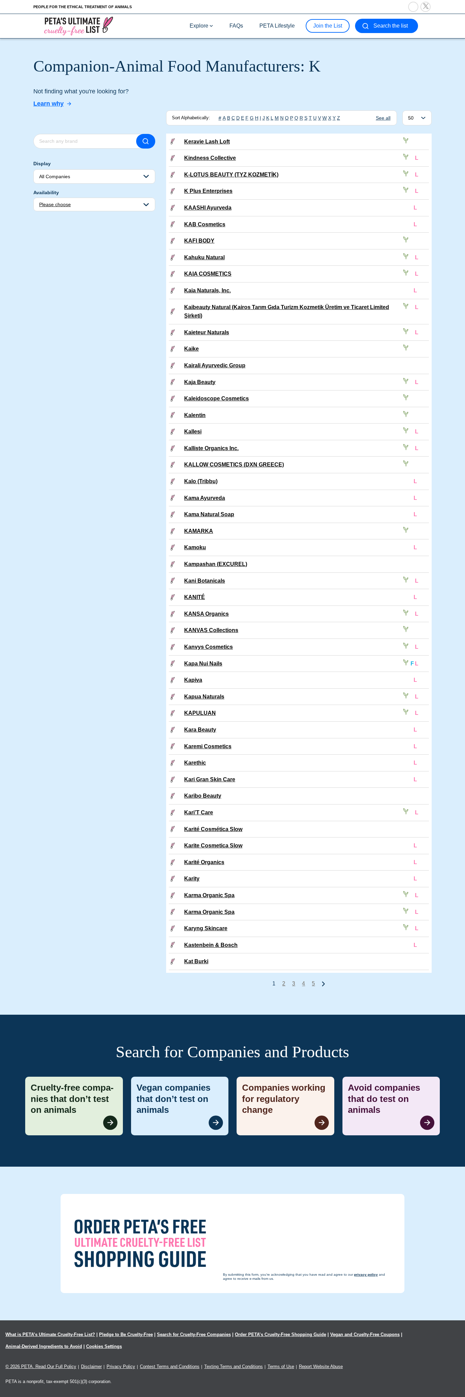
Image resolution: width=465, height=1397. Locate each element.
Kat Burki (196, 961)
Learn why (48, 103)
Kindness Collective (210, 158)
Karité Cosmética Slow (213, 829)
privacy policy (269, 1384)
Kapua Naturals (204, 697)
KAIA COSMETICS (207, 274)
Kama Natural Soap (209, 514)
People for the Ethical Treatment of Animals (82, 7)
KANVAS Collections (211, 630)
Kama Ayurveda (204, 498)
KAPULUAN (200, 713)
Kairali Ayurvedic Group (214, 365)
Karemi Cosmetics (207, 746)
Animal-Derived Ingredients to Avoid (43, 1346)
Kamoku (195, 547)
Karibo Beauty (202, 796)
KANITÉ (194, 597)
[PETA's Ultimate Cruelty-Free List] (78, 26)
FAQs (236, 26)
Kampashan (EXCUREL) (215, 564)
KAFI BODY (199, 241)
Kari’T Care (198, 812)
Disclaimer (91, 1366)
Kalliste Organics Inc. (211, 448)
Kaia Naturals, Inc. (207, 290)
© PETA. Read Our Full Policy (40, 1366)
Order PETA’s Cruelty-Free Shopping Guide (280, 1334)
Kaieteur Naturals (206, 332)
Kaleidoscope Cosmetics (216, 398)
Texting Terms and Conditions (233, 1366)
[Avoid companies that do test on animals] (391, 1106)
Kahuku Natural (204, 257)
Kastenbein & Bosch (211, 945)
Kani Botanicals (204, 581)
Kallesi (193, 431)
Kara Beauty (200, 730)
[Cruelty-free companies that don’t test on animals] (74, 1106)
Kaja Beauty (199, 382)
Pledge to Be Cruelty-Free (126, 1334)
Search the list (390, 26)
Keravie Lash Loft (207, 141)
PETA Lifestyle (277, 26)
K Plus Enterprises (208, 191)
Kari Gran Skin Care (209, 779)
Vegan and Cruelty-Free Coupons (365, 1334)
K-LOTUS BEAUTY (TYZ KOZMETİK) (231, 175)
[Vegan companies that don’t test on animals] (180, 1106)
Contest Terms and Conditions (169, 1366)
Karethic (195, 763)
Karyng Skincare (205, 928)
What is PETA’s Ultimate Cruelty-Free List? (50, 1334)
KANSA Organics (206, 614)
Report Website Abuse (321, 1366)
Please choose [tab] (55, 204)
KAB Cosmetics (204, 224)
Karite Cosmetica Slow (213, 845)
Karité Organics (204, 862)
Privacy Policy (121, 1366)
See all (383, 118)
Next (323, 984)
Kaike (191, 349)
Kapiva (193, 680)
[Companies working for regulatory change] (285, 1106)
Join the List (327, 26)
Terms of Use (281, 1366)
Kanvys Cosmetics (208, 647)
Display (42, 163)
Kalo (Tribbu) (201, 481)
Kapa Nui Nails (203, 663)
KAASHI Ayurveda (207, 208)
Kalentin (195, 415)
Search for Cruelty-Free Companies (194, 1334)
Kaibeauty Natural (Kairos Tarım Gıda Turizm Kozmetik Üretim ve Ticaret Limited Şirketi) (286, 311)
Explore (199, 26)
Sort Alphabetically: (191, 117)
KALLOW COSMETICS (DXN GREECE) (234, 464)
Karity (191, 878)
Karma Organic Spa (209, 895)
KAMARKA (198, 531)
